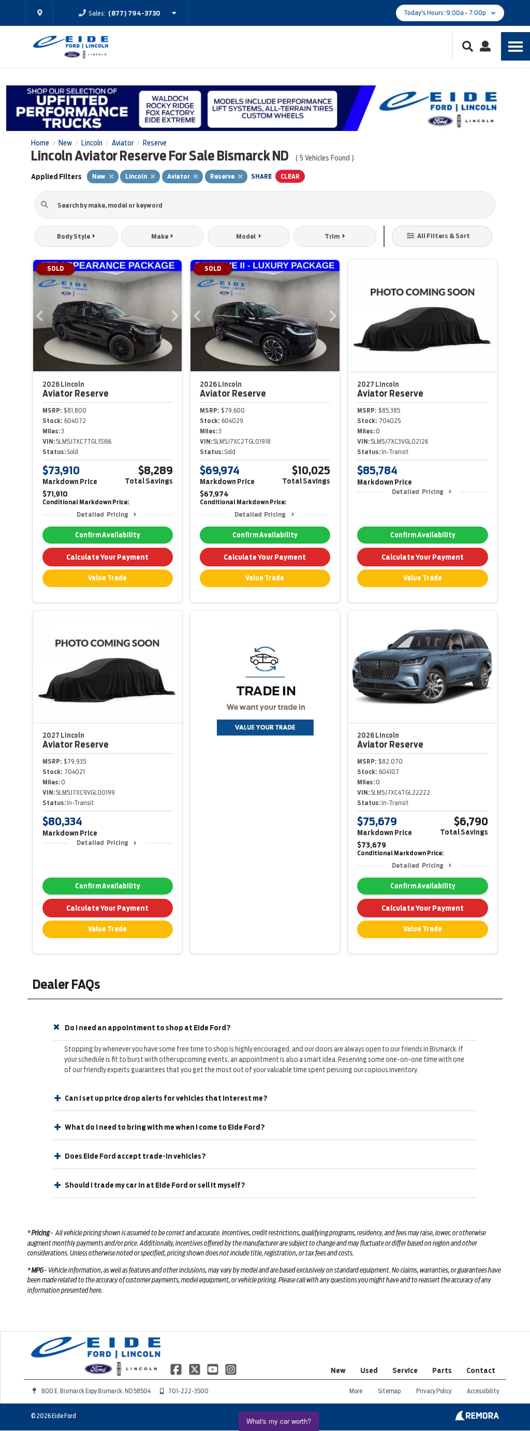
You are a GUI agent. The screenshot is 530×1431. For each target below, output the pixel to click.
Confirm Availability (107, 535)
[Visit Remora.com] (477, 1418)
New (338, 1370)
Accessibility (483, 1391)
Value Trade (107, 578)
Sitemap (389, 1391)
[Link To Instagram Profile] (231, 1369)
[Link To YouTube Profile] (213, 1369)
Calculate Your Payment (107, 557)
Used (369, 1370)
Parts (442, 1370)
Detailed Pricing (102, 514)
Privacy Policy (433, 1391)
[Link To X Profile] (195, 1369)
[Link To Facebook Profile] (177, 1369)
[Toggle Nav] (515, 46)
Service (405, 1370)
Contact (480, 1370)
